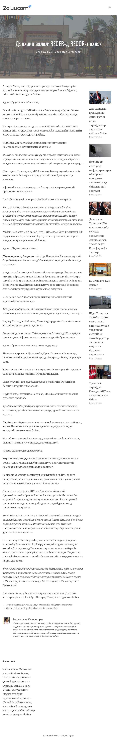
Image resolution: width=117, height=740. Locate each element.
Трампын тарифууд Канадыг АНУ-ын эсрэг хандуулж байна (99, 391)
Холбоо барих (67, 735)
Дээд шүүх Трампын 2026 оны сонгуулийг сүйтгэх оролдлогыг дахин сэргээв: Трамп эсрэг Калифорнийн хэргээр (99, 236)
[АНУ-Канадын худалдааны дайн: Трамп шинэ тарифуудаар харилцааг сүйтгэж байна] (100, 102)
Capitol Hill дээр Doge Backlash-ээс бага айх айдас (32, 608)
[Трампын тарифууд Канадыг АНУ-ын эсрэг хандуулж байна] (100, 376)
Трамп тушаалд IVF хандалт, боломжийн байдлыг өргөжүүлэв (39, 605)
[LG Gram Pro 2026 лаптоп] (100, 274)
